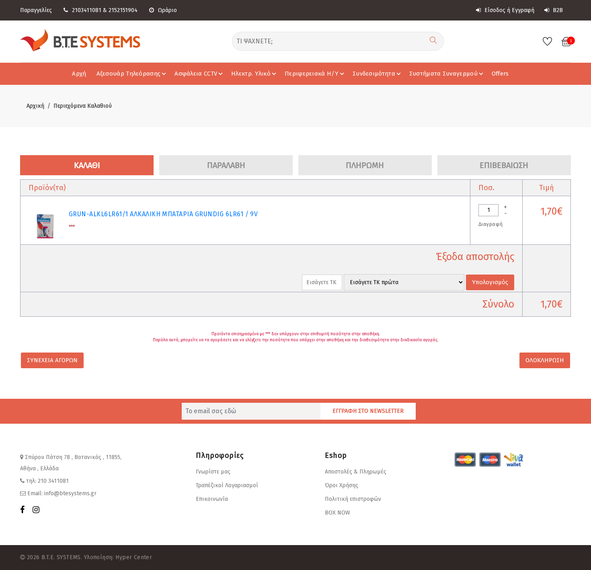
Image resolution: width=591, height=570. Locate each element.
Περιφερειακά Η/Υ (312, 73)
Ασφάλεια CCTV (195, 73)
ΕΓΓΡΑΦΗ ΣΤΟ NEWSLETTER (368, 411)
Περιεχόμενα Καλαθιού (82, 106)
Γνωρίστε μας (213, 471)
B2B (557, 10)
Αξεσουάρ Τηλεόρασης (128, 73)
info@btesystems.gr (70, 493)
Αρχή (79, 73)
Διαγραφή (490, 224)
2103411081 (86, 10)
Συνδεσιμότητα (374, 73)
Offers (500, 73)
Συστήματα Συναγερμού (443, 73)
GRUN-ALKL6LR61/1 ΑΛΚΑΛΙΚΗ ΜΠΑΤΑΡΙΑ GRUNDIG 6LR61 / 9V (163, 214)
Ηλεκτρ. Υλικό (251, 73)
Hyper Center (133, 557)
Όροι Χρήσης (341, 485)
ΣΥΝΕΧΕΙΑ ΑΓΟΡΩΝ (52, 360)
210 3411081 (53, 481)
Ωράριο (167, 10)
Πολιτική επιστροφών (353, 499)
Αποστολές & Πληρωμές (355, 471)
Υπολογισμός (490, 282)
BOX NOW (337, 512)
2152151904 (123, 10)
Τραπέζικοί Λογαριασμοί (227, 485)
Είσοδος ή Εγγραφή (508, 10)
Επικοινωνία (212, 499)
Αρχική (35, 106)
